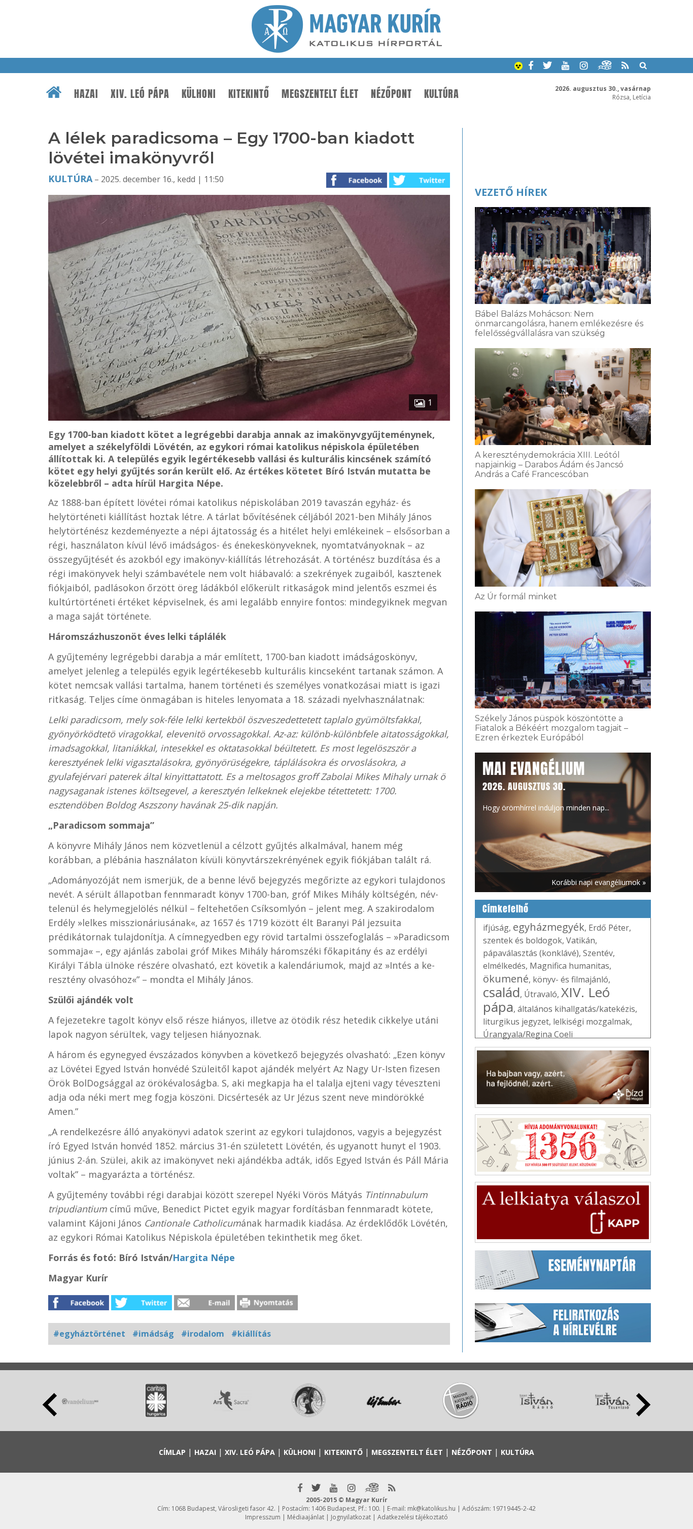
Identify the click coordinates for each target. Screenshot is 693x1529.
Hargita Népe (203, 1257)
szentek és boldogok (522, 940)
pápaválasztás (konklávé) (531, 953)
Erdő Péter (608, 927)
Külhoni (199, 93)
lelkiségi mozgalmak (591, 1021)
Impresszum (263, 1517)
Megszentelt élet (320, 93)
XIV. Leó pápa (140, 93)
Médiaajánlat (305, 1517)
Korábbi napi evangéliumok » (598, 882)
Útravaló (540, 994)
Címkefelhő (505, 908)
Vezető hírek (511, 192)
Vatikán (580, 940)
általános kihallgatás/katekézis (576, 1008)
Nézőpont (391, 93)
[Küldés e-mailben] (204, 1307)
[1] (249, 417)
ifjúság (496, 927)
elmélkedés (504, 965)
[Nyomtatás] (267, 1307)
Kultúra (441, 93)
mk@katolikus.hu (431, 1508)
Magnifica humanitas (569, 965)
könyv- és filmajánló (570, 979)
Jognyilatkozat (351, 1517)
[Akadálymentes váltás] (518, 67)
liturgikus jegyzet (516, 1021)
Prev (49, 1404)
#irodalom (202, 1333)
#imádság (153, 1333)
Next (643, 1404)
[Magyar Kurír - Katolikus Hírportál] (347, 49)
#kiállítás (251, 1333)
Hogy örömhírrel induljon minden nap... (545, 785)
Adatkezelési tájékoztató (412, 1517)
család (501, 992)
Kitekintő (248, 93)
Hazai (86, 93)
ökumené (506, 979)
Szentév (598, 953)
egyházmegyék (548, 927)
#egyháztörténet (89, 1333)
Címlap (172, 1452)
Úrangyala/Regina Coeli (528, 1034)
